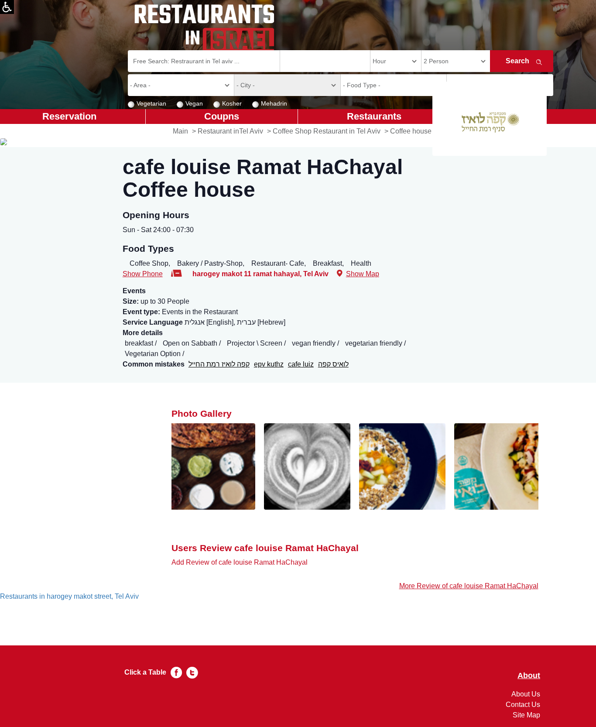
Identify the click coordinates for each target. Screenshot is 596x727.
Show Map (362, 274)
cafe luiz (301, 364)
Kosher (232, 103)
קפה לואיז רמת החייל (219, 364)
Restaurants (374, 116)
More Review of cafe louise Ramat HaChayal (468, 586)
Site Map (526, 715)
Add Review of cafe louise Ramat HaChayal (239, 562)
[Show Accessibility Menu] (7, 7)
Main (180, 131)
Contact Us (523, 704)
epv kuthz (269, 364)
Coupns (221, 116)
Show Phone (143, 274)
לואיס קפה (333, 364)
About (528, 676)
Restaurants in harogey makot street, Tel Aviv (69, 596)
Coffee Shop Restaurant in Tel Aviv (326, 131)
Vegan (194, 103)
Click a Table (145, 672)
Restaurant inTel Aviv (230, 131)
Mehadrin (274, 103)
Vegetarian (151, 103)
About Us (525, 694)
